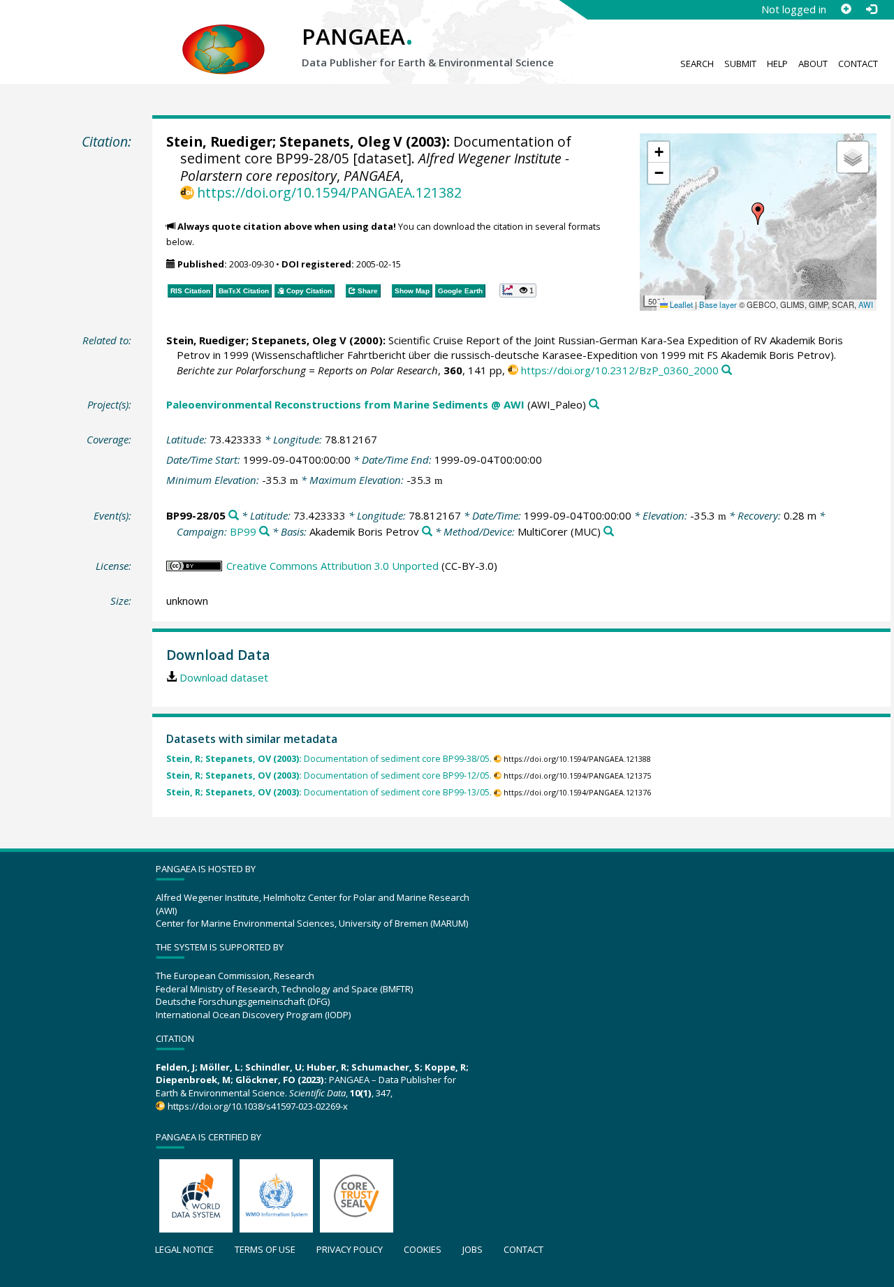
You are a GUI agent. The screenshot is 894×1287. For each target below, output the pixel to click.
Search (697, 63)
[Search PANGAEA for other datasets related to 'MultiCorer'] (608, 532)
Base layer (718, 304)
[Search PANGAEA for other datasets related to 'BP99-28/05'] (233, 515)
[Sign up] (845, 9)
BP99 (243, 531)
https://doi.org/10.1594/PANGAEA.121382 (329, 192)
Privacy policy (349, 1249)
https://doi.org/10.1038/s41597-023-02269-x (257, 1106)
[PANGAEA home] (223, 36)
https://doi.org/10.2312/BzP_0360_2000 (620, 370)
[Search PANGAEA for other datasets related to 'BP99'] (264, 532)
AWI (865, 304)
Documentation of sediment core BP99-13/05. (329, 792)
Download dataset (223, 677)
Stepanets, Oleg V (340, 141)
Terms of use (265, 1249)
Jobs (472, 1249)
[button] (758, 214)
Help (777, 63)
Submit (740, 63)
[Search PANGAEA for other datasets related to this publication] (726, 370)
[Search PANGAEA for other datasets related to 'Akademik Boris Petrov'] (427, 532)
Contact (858, 63)
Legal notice (184, 1249)
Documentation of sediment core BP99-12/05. (329, 775)
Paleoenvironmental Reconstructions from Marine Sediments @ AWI (345, 404)
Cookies (422, 1249)
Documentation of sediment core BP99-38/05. (329, 759)
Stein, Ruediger (219, 141)
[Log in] (871, 9)
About (813, 63)
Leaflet (680, 304)
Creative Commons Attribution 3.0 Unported (332, 566)
